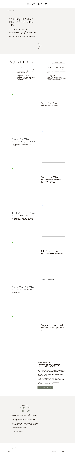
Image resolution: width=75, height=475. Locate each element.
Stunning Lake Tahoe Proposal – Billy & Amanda (23, 140)
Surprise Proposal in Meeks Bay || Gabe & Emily (52, 326)
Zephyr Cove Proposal (50, 103)
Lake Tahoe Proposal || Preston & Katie (50, 252)
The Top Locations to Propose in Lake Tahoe (24, 214)
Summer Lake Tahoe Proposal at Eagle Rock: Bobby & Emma (51, 179)
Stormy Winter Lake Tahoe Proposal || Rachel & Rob (23, 288)
